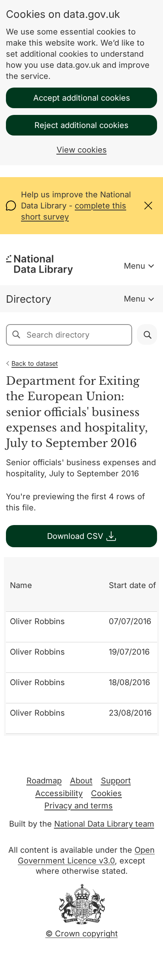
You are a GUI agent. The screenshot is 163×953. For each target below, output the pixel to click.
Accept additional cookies (81, 98)
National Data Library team (104, 824)
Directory (28, 299)
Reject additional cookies (81, 125)
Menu (134, 266)
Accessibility (59, 793)
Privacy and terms (78, 805)
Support (116, 780)
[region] (81, 646)
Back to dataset (34, 363)
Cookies (106, 793)
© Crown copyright (81, 933)
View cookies (82, 150)
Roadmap (44, 780)
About (81, 780)
